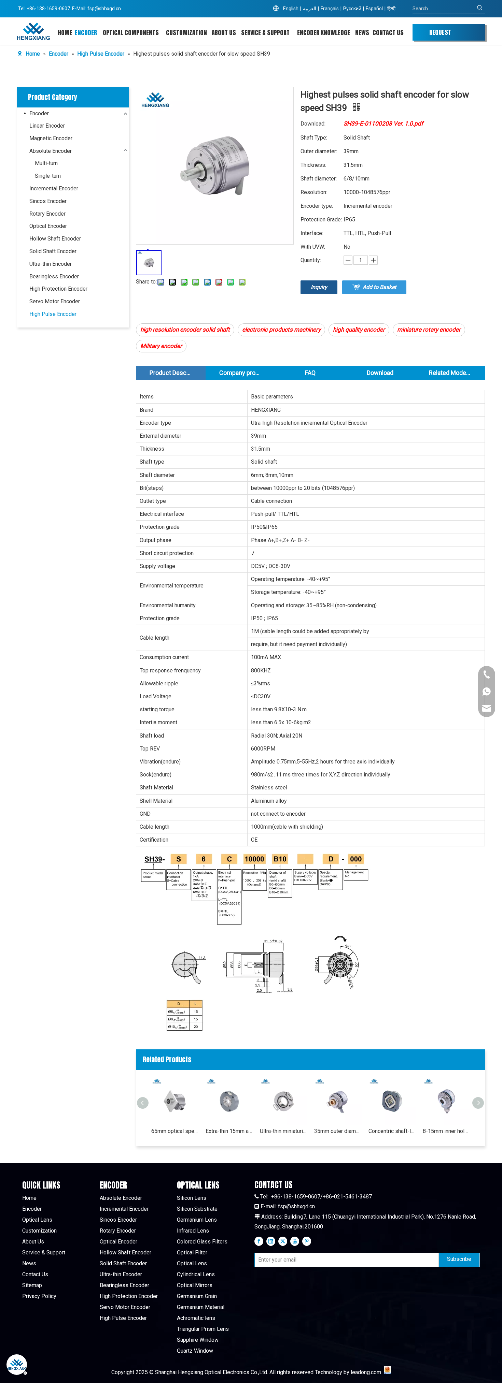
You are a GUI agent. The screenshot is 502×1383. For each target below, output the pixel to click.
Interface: (312, 233)
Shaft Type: (314, 137)
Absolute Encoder (50, 151)
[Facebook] (258, 1241)
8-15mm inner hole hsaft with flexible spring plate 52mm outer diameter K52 (446, 1131)
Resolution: (314, 192)
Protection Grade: (321, 219)
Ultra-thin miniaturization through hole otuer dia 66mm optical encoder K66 (283, 1131)
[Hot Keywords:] (480, 8)
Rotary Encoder (47, 213)
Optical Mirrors (194, 1285)
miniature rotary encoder (429, 329)
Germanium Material (200, 1307)
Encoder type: (317, 206)
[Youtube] (294, 1241)
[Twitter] (282, 1241)
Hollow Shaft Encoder (55, 238)
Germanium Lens (197, 1220)
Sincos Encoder (48, 201)
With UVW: (313, 247)
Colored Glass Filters (202, 1241)
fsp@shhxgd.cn (104, 8)
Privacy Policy (39, 1296)
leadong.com (366, 1372)
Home (29, 1198)
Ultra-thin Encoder (50, 264)
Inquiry (319, 287)
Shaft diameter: (319, 178)
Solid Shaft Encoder (52, 251)
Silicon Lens (191, 1198)
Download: (313, 123)
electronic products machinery (281, 329)
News (29, 1263)
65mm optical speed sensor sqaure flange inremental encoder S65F (175, 1131)
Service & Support (43, 1252)
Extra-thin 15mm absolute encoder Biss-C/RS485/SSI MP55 (229, 1131)
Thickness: (313, 165)
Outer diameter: (319, 151)
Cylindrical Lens (196, 1274)
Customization (39, 1230)
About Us (33, 1241)
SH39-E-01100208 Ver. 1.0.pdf (383, 123)
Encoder (39, 113)
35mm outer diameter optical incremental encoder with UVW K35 (338, 1131)
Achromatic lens (196, 1318)
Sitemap (32, 1285)
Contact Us (35, 1274)
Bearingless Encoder (54, 276)
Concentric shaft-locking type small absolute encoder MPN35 (392, 1131)
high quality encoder (359, 329)
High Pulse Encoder (52, 314)
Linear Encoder (47, 125)
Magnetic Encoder (50, 138)
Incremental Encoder (53, 188)
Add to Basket (379, 287)
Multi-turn (46, 163)
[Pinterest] (306, 1241)
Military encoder (161, 346)
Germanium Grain (197, 1296)
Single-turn (48, 176)
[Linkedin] (270, 1241)
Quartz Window (195, 1351)
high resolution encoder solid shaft (185, 329)
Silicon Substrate (197, 1209)
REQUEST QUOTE (440, 34)
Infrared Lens (193, 1230)
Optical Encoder (48, 226)
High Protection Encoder (58, 289)
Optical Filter (192, 1252)
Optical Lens (37, 1220)
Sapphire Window (198, 1340)
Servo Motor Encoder (54, 301)
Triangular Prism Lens (203, 1329)
